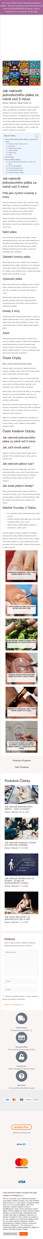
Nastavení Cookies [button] (10, 1234)
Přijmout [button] (23, 1234)
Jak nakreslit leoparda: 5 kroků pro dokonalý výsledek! (20, 843)
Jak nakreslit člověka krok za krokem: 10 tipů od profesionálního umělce (19, 880)
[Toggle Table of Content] (35, 136)
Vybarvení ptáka (12, 150)
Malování (13, 103)
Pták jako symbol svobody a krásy (18, 144)
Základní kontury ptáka (14, 148)
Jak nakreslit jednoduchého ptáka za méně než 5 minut (21, 140)
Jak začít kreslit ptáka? (14, 166)
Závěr (10, 154)
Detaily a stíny (12, 152)
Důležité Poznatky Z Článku (16, 172)
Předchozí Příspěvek (22, 761)
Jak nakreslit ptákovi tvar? (15, 168)
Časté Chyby (9, 157)
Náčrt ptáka (11, 146)
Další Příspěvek (22, 767)
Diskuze (5, 103)
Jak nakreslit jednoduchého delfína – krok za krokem (18, 807)
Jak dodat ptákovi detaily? (15, 170)
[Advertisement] (21, 38)
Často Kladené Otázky (12, 159)
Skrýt (36, 12)
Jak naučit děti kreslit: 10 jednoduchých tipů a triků (17, 918)
